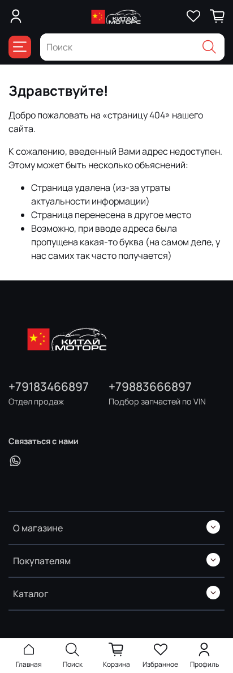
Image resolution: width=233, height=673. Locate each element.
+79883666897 (150, 386)
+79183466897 (48, 386)
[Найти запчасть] (209, 47)
